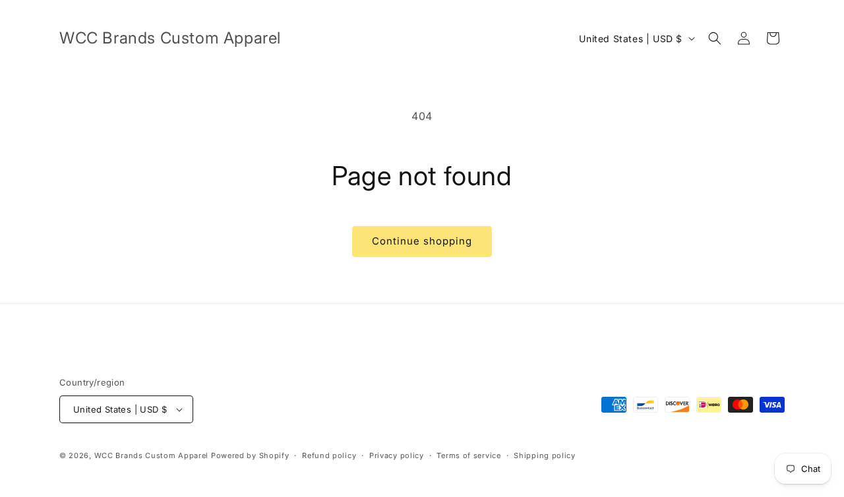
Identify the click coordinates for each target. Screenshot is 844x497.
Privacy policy (396, 455)
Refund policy (329, 455)
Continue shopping (422, 241)
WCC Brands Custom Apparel (151, 455)
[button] (714, 38)
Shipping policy (545, 455)
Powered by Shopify (250, 455)
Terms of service (468, 455)
